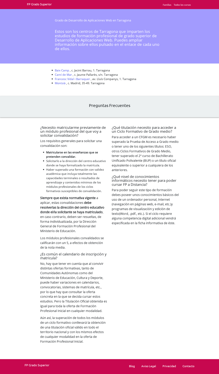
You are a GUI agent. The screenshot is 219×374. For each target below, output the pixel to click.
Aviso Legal (148, 366)
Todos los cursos (182, 4)
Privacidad (169, 366)
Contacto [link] (188, 366)
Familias (167, 4)
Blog (132, 366)
